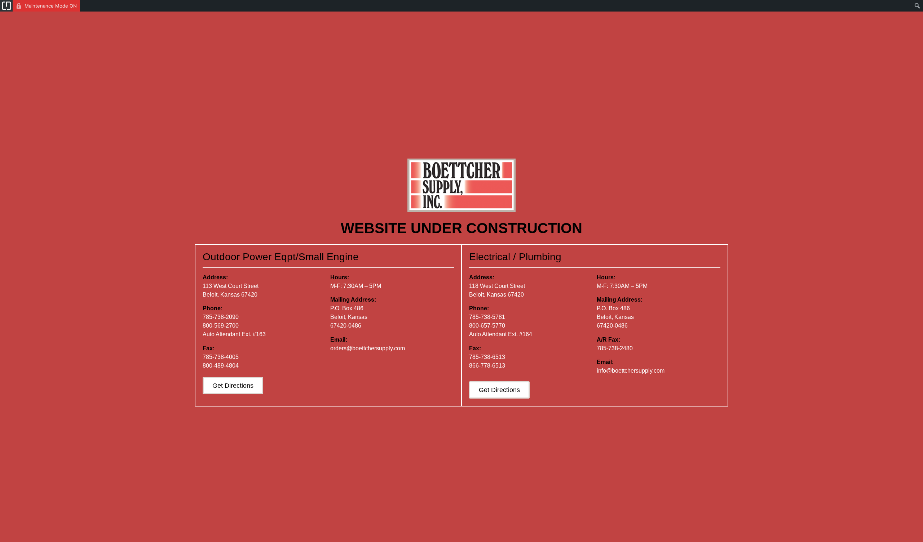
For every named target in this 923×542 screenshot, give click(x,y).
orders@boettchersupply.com (367, 348)
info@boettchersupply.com (630, 371)
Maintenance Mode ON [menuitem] (51, 6)
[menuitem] (6, 6)
